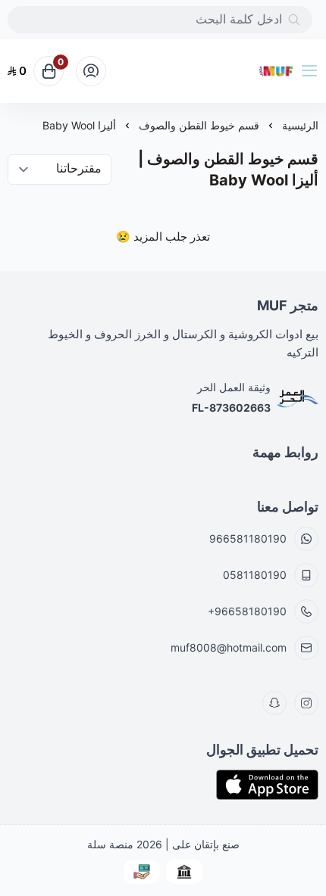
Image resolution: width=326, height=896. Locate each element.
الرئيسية (300, 125)
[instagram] (306, 703)
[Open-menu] (312, 71)
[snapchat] (274, 703)
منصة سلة (110, 844)
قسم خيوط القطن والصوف (199, 125)
